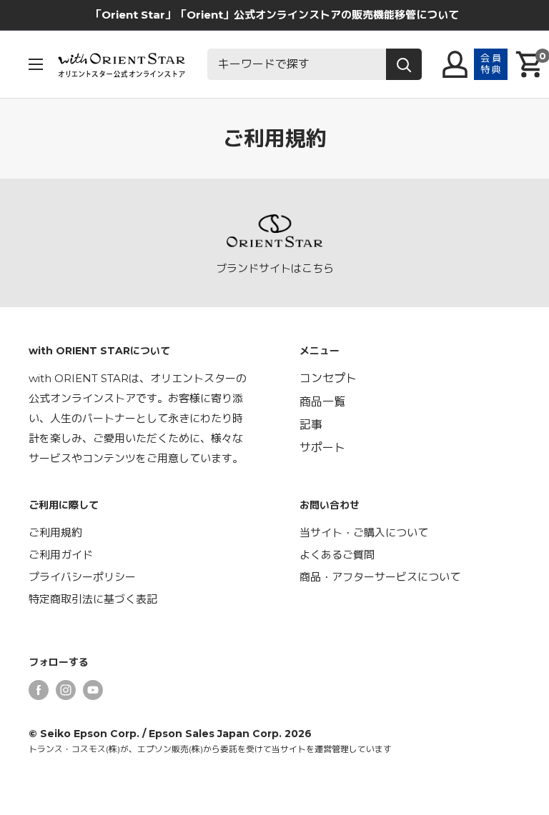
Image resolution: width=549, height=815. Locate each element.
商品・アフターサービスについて (380, 577)
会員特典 (491, 63)
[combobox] (296, 64)
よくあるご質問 (337, 554)
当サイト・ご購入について (364, 532)
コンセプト (328, 378)
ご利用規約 (55, 532)
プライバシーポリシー (82, 577)
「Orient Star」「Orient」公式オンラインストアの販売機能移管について (275, 14)
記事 (311, 424)
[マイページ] (455, 64)
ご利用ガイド (61, 554)
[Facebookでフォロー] (39, 689)
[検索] (404, 64)
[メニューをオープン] (36, 64)
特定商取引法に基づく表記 (93, 599)
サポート (322, 447)
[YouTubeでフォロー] (93, 689)
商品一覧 (322, 402)
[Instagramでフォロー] (66, 689)
